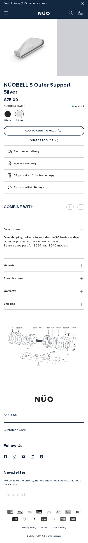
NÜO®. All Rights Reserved (48, 536)
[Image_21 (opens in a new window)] (41, 456)
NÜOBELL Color (14, 106)
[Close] (82, 3)
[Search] (70, 13)
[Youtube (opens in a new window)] (23, 456)
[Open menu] (6, 13)
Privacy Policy (29, 528)
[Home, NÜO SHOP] (44, 13)
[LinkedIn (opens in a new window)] (32, 456)
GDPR (44, 528)
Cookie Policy (59, 528)
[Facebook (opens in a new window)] (5, 456)
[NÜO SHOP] (44, 398)
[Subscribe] (79, 494)
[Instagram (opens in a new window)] (14, 456)
